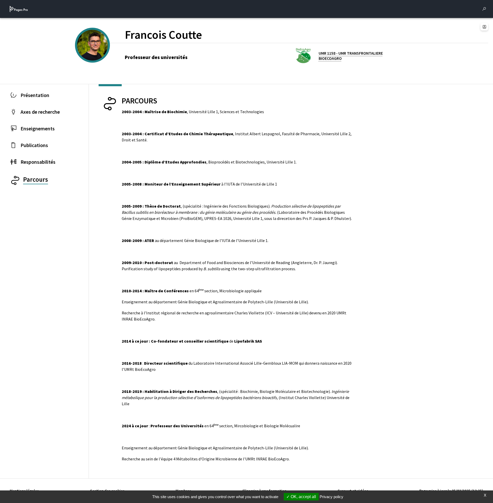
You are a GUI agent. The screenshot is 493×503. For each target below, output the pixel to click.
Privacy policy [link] (331, 497)
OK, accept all (303, 497)
